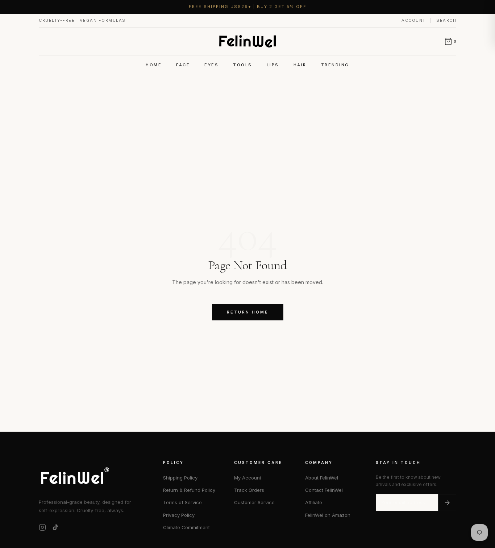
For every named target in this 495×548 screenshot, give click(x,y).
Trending (335, 64)
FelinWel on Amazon (327, 515)
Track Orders (249, 490)
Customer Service (254, 502)
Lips (273, 64)
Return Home (248, 312)
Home (154, 64)
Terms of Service (182, 502)
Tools (242, 64)
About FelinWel (321, 478)
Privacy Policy (179, 515)
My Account (247, 478)
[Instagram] (42, 527)
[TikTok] (55, 527)
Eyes (211, 64)
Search (446, 20)
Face (183, 64)
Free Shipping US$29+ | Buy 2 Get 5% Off (248, 6)
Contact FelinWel (324, 490)
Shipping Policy (180, 478)
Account (414, 20)
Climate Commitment (186, 527)
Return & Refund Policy (189, 490)
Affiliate (313, 502)
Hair (300, 64)
